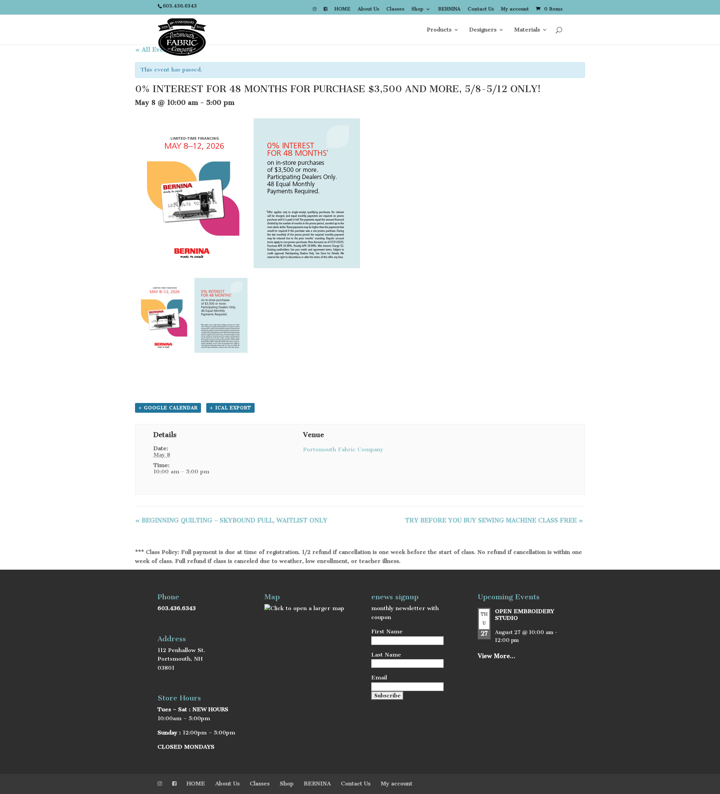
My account (515, 9)
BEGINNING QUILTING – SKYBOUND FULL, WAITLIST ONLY (231, 520)
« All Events (153, 49)
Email (379, 677)
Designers (482, 30)
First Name (387, 631)
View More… (496, 656)
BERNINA (449, 9)
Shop (417, 9)
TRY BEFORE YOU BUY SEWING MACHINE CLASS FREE (494, 520)
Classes (395, 9)
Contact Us (481, 9)
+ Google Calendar (168, 407)
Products (439, 30)
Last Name (386, 654)
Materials (527, 30)
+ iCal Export (230, 407)
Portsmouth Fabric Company (343, 449)
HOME (342, 9)
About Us (368, 9)
